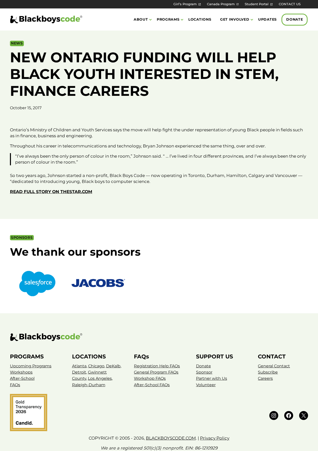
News (17, 43)
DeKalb (113, 366)
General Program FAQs (156, 372)
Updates (267, 19)
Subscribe (268, 372)
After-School (22, 378)
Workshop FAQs (150, 378)
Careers (265, 378)
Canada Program (221, 4)
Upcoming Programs (30, 366)
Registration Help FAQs (157, 366)
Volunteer (206, 384)
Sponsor (204, 372)
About (141, 19)
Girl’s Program (185, 4)
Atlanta (79, 366)
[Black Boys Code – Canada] (159, 337)
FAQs (15, 384)
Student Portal (257, 4)
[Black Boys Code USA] (46, 19)
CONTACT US (290, 4)
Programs (168, 19)
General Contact (274, 366)
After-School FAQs (152, 384)
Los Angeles (100, 378)
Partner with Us (211, 378)
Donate (294, 19)
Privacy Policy (214, 438)
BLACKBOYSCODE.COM (171, 438)
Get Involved (234, 19)
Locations (199, 19)
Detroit (79, 372)
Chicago (96, 366)
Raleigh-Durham (88, 384)
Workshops (21, 372)
